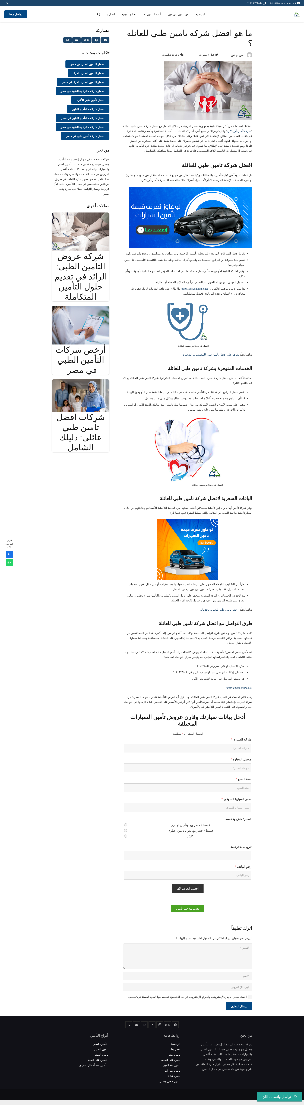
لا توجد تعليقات (170, 54)
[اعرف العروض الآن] (9, 562)
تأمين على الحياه (170, 1060)
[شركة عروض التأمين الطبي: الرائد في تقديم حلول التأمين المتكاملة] (80, 215)
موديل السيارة (240, 759)
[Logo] (297, 14)
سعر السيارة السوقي (236, 799)
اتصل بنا (175, 1049)
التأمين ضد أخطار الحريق (93, 1065)
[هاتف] (128, 1024)
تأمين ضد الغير (171, 1065)
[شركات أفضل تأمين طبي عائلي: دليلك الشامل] (80, 382)
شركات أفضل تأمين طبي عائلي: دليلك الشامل (80, 432)
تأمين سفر (174, 1054)
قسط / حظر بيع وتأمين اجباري (190, 825)
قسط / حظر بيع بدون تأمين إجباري (190, 830)
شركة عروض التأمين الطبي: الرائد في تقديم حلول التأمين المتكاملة (80, 276)
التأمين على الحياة (97, 1060)
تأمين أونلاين (238, 55)
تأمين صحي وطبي (169, 1081)
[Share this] (96, 40)
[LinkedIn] (152, 1024)
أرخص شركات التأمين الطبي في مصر (80, 359)
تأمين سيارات (172, 1070)
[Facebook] (175, 1024)
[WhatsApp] (7, 3)
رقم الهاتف (243, 866)
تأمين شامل (173, 1076)
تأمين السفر (101, 1054)
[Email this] (105, 40)
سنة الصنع (243, 779)
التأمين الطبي (100, 1044)
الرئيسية (175, 1044)
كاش (190, 836)
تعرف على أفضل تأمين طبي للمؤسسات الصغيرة (211, 354)
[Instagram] (159, 1024)
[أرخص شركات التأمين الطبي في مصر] (80, 308)
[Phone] (9, 554)
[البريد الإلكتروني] (136, 1024)
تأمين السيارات (99, 1049)
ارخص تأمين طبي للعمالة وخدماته (219, 609)
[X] (167, 1024)
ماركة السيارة (241, 739)
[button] (98, 14)
